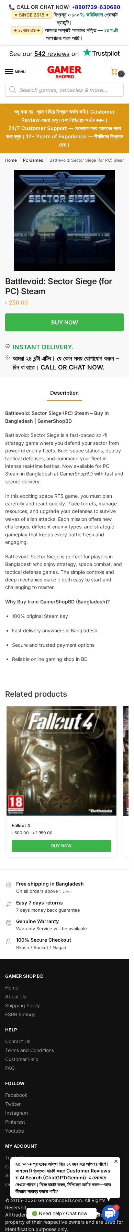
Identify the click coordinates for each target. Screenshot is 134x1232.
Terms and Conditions (29, 1050)
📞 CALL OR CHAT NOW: (39, 7)
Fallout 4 (21, 825)
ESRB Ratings (20, 1014)
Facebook (16, 1095)
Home (11, 160)
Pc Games (33, 160)
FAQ (10, 1068)
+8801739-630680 (95, 7)
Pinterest (15, 1122)
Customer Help (21, 1059)
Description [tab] (64, 392)
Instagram (16, 1113)
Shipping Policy (22, 1005)
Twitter (13, 1104)
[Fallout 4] (61, 761)
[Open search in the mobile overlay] (64, 90)
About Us (15, 996)
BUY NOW (64, 322)
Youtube (14, 1131)
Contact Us (17, 1041)
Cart (10, 1166)
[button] (116, 74)
